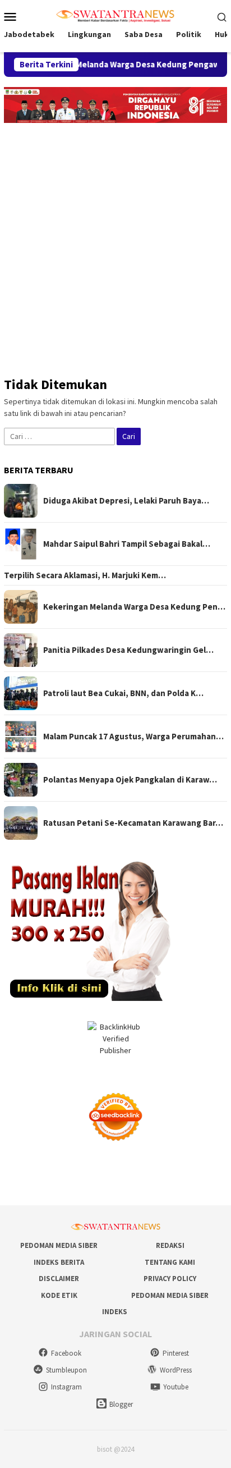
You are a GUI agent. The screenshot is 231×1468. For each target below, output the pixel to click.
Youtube (175, 1387)
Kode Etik (59, 1295)
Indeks (114, 1311)
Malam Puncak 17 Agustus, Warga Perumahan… (133, 736)
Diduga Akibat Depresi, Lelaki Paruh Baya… (126, 501)
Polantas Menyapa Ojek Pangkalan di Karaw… (130, 780)
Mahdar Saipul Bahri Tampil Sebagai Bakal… (126, 544)
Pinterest (176, 1353)
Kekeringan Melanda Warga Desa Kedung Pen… (134, 607)
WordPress (176, 1370)
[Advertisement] (115, 244)
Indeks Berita (59, 1262)
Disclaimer (59, 1278)
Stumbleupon (66, 1370)
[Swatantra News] (115, 15)
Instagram (66, 1387)
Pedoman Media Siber (59, 1245)
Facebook (66, 1353)
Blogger (121, 1404)
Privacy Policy (170, 1278)
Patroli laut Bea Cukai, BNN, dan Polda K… (123, 693)
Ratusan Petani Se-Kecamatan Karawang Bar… (133, 823)
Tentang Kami (170, 1262)
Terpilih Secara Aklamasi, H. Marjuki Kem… (85, 575)
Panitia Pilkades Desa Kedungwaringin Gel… (128, 650)
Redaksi (170, 1245)
